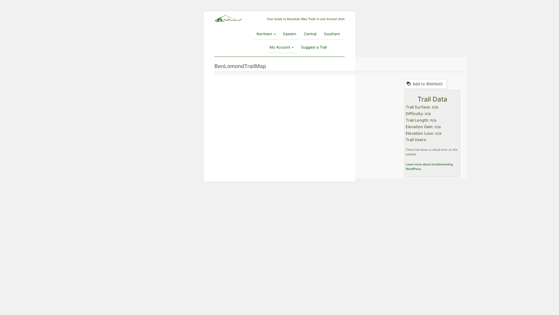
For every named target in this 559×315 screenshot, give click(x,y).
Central (310, 34)
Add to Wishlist (427, 84)
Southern (332, 34)
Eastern (289, 34)
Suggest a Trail (314, 47)
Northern (265, 34)
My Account (280, 47)
